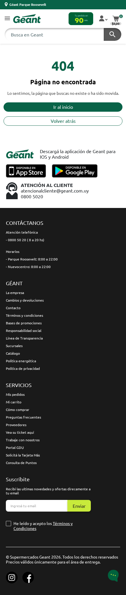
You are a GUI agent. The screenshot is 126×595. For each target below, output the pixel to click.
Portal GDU (15, 447)
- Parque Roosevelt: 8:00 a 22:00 (32, 259)
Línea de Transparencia (24, 338)
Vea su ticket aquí (20, 432)
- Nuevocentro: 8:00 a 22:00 (28, 266)
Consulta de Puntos (21, 462)
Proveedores (16, 424)
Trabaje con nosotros (23, 440)
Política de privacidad (23, 368)
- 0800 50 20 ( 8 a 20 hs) (25, 240)
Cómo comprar (17, 409)
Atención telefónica (22, 232)
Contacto (13, 307)
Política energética (21, 361)
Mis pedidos (15, 394)
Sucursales (14, 345)
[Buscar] (112, 34)
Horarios (12, 251)
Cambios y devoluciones (25, 300)
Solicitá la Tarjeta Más (23, 455)
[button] (7, 19)
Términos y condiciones (24, 315)
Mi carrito (13, 402)
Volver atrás (63, 121)
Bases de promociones (24, 323)
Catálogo (13, 353)
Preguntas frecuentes (23, 417)
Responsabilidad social (23, 330)
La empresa (15, 292)
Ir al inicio (63, 107)
